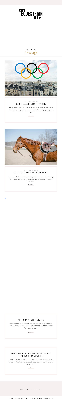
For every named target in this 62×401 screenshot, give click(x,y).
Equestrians (25, 318)
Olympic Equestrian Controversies (31, 103)
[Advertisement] (31, 35)
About (27, 389)
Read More (31, 116)
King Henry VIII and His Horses (31, 320)
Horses (26, 351)
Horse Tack (26, 170)
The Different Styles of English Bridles (31, 172)
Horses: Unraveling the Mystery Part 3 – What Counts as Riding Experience (31, 354)
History (25, 101)
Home (21, 389)
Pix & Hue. (51, 398)
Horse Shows (29, 101)
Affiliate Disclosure (36, 389)
